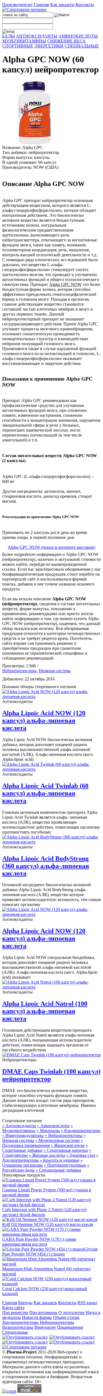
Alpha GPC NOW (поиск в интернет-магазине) (51, 547)
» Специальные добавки (58, 1170)
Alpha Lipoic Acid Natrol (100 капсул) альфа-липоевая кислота (44, 1011)
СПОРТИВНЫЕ (17, 46)
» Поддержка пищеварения (42, 1143)
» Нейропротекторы (63, 1135)
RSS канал (87, 1302)
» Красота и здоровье (59, 1160)
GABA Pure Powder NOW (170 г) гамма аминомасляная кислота (39, 1241)
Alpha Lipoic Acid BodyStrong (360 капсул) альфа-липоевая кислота (45, 866)
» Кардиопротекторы (81, 1130)
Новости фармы (37, 1317)
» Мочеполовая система (57, 1140)
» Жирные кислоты (47, 1155)
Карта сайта (13, 1307)
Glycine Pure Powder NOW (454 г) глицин (50, 1251)
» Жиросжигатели (68, 1145)
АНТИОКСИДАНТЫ (36, 36)
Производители (17, 4)
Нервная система (55, 670)
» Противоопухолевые (65, 1165)
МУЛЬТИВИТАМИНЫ (24, 41)
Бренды (25, 1302)
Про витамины (43, 1312)
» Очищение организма (42, 1162)
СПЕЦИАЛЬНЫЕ (82, 46)
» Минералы (48, 1130)
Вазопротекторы (17, 1327)
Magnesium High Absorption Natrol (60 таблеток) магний (46, 1271)
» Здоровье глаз (80, 1155)
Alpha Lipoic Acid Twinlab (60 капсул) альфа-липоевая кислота (45, 793)
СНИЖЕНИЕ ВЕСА (66, 41)
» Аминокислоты (53, 1125)
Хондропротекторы (20, 1322)
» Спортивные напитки (66, 1150)
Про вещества (15, 1312)
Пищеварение (70, 1327)
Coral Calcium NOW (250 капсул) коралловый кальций (44, 1291)
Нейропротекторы (19, 670)
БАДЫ (8, 36)
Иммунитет (45, 1327)
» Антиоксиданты (19, 1125)
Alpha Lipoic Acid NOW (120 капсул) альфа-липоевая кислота (43, 720)
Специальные (15, 1332)
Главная (41, 4)
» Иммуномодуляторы (23, 1135)
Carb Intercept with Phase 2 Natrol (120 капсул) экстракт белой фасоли (44, 1212)
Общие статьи (66, 1317)
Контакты (85, 4)
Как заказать (62, 4)
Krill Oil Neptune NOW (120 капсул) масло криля (47, 1224)
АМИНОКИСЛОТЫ (78, 36)
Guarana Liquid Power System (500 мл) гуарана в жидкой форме (46, 1192)
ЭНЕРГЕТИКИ (48, 46)
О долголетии (72, 1312)
